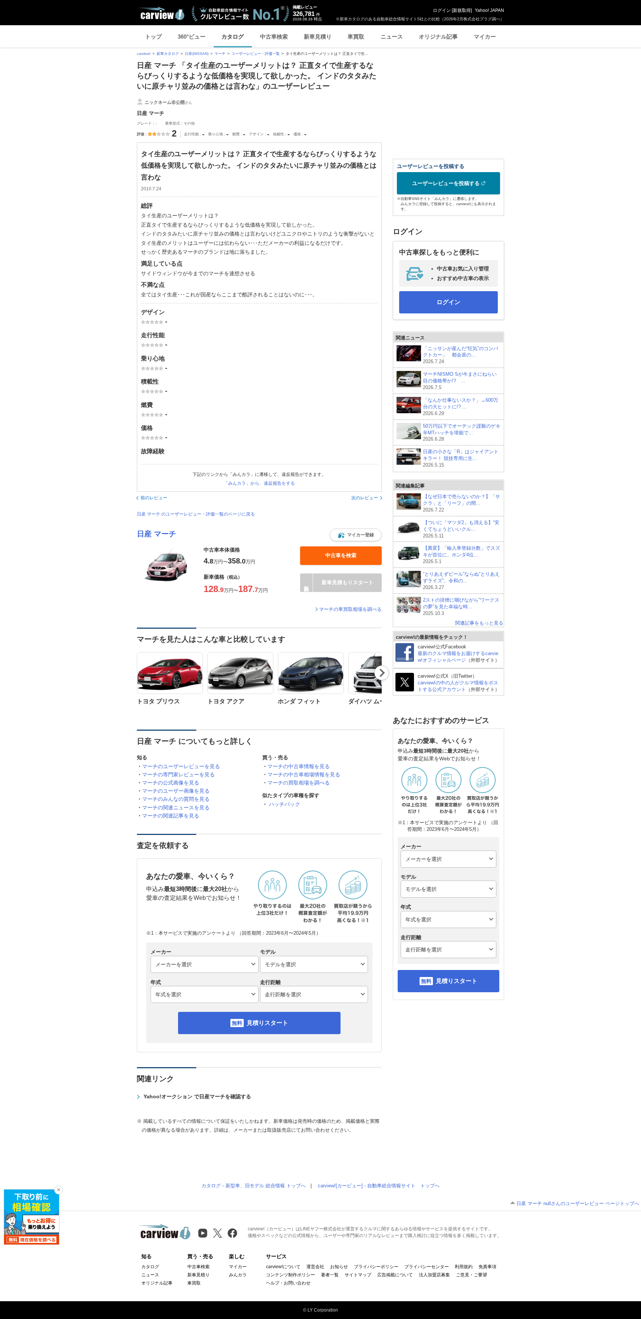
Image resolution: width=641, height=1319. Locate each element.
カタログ (232, 36)
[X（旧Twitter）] (217, 1233)
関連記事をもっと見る (479, 623)
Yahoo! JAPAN (489, 10)
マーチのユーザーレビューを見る (181, 766)
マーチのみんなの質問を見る (176, 799)
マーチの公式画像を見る (170, 783)
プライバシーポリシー (376, 1266)
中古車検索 (274, 36)
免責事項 (487, 1266)
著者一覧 (330, 1274)
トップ (153, 36)
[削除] (58, 1189)
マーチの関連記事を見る (170, 816)
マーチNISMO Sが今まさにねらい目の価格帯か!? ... (460, 380)
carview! (144, 54)
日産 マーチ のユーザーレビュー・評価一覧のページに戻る (196, 514)
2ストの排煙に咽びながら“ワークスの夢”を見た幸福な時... (461, 606)
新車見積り (318, 36)
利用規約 (464, 1266)
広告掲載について (395, 1274)
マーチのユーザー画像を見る (176, 791)
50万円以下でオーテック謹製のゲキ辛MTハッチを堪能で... (461, 432)
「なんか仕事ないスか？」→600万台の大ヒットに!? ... (460, 406)
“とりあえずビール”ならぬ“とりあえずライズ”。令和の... (461, 580)
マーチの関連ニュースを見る (176, 807)
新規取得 (462, 10)
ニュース (392, 36)
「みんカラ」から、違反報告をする (259, 483)
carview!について (283, 1266)
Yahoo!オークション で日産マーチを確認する (197, 1096)
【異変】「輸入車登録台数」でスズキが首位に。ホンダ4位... (461, 554)
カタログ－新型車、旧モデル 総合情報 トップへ (253, 1185)
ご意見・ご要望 (471, 1274)
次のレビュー (364, 498)
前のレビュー (154, 498)
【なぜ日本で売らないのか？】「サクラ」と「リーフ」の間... (461, 503)
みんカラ (238, 1274)
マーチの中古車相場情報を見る (303, 774)
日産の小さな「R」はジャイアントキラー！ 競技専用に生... (461, 458)
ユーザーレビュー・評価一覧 (255, 54)
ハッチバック (284, 804)
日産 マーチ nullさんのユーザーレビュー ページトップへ (577, 1203)
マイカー (485, 36)
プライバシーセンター (426, 1266)
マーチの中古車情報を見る (298, 766)
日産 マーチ (156, 534)
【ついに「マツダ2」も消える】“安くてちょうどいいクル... (461, 529)
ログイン (442, 10)
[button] (356, 535)
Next (382, 672)
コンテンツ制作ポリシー (290, 1274)
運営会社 (315, 1266)
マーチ (220, 54)
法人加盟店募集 (434, 1274)
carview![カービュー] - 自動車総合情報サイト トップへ (379, 1185)
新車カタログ (168, 54)
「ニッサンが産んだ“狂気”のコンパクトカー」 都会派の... (460, 355)
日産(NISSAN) (196, 54)
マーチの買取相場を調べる (298, 783)
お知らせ (339, 1266)
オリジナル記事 (438, 36)
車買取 (356, 36)
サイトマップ (358, 1274)
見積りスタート (267, 1023)
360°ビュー (192, 36)
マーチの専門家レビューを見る (178, 774)
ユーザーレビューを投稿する (446, 183)
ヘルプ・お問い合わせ (288, 1283)
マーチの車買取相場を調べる (350, 609)
